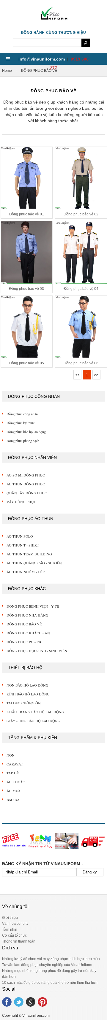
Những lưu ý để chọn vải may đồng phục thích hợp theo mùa (51, 959)
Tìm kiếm (85, 43)
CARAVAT (15, 764)
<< (77, 375)
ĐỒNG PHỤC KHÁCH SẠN (28, 632)
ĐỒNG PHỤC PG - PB (24, 641)
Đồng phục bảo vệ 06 (81, 363)
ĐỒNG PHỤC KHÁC (27, 588)
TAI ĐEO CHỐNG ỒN (24, 702)
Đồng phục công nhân (22, 414)
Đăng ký (90, 872)
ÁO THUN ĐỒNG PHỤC (26, 484)
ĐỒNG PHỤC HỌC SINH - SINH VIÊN (37, 650)
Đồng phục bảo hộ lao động (26, 431)
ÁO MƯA (14, 790)
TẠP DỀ (13, 772)
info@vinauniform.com (41, 59)
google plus (30, 1002)
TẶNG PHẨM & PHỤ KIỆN (32, 737)
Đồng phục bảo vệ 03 (26, 289)
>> (96, 375)
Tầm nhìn (9, 929)
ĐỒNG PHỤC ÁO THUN (30, 518)
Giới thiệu (10, 918)
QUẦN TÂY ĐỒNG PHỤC (27, 492)
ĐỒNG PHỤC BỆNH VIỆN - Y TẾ (33, 606)
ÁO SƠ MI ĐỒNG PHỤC (26, 475)
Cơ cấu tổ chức (14, 935)
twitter (18, 1002)
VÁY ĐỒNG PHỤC (21, 501)
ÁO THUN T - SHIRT (23, 545)
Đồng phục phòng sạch (23, 440)
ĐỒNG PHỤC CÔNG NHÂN (34, 396)
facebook (7, 1002)
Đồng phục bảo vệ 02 (81, 214)
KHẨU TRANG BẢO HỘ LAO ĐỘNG (35, 711)
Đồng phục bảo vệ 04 (81, 289)
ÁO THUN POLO (20, 536)
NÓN (11, 755)
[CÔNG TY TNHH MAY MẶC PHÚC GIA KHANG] (53, 20)
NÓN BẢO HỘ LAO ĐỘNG (27, 685)
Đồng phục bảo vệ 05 (26, 363)
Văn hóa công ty (15, 924)
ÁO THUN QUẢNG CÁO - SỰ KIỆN (34, 562)
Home (7, 71)
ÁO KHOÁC (16, 781)
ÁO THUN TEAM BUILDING (29, 554)
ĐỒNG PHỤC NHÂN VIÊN (32, 457)
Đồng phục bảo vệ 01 (26, 214)
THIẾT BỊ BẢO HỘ (25, 667)
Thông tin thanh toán (18, 941)
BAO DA (13, 799)
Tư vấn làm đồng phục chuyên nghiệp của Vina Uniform (47, 965)
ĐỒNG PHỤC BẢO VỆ (24, 624)
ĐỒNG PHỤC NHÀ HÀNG (27, 615)
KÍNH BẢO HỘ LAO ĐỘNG (28, 694)
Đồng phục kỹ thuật (20, 422)
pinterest (42, 1002)
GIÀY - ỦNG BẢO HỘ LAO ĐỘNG (33, 720)
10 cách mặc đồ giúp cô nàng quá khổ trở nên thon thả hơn (49, 983)
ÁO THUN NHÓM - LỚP (26, 571)
